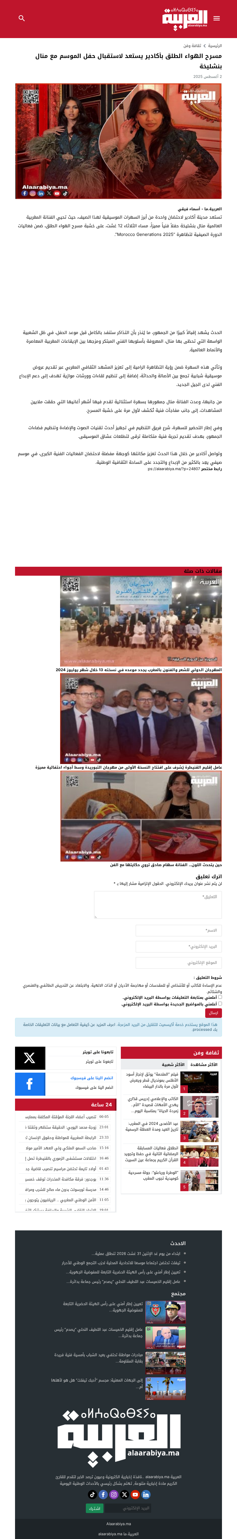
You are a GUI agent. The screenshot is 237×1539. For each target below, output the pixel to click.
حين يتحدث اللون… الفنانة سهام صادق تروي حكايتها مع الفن (166, 864)
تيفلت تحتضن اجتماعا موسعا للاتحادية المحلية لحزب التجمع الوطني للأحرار (121, 1262)
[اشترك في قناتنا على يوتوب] (135, 1494)
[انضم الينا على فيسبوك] (103, 1494)
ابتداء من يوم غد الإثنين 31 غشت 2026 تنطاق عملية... (136, 1253)
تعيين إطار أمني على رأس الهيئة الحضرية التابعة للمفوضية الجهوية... (123, 1272)
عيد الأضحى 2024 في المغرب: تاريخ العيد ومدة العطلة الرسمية (151, 1126)
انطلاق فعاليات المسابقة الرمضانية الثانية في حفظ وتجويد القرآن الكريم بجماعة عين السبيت (151, 1154)
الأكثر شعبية (173, 1064)
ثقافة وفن (192, 45)
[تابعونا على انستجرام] (113, 1494)
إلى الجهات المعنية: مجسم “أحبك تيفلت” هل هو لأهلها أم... (97, 1383)
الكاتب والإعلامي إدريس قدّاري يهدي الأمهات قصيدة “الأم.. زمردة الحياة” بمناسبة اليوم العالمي (153, 1107)
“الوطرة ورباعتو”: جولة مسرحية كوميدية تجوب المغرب (153, 1175)
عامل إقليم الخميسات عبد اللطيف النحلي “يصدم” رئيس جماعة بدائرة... (123, 1281)
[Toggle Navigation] (218, 19)
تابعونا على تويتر (99, 1061)
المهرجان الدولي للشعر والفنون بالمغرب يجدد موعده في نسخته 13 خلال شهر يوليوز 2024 (139, 669)
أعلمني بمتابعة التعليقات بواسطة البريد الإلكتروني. (170, 997)
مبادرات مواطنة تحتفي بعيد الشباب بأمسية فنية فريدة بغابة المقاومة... (98, 1358)
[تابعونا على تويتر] (124, 1494)
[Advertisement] (118, 287)
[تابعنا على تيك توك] (92, 1494)
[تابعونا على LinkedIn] (146, 1494)
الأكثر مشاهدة (204, 1064)
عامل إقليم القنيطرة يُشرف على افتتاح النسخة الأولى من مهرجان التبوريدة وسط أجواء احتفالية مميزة (128, 767)
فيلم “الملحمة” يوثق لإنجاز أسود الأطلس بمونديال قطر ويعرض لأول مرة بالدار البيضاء (152, 1080)
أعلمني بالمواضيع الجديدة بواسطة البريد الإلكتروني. (169, 1004)
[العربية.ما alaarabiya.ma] (118, 1437)
